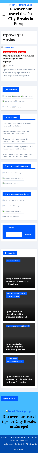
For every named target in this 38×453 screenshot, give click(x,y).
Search (11, 227)
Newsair (13, 440)
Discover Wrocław (10, 52)
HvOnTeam (10, 66)
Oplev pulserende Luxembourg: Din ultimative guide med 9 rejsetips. (16, 315)
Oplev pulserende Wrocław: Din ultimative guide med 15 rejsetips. (18, 58)
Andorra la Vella (12, 358)
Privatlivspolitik (31, 444)
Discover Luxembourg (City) (16, 293)
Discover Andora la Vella (15, 361)
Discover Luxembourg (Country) (18, 326)
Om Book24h (19, 444)
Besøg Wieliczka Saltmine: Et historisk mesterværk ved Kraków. (18, 281)
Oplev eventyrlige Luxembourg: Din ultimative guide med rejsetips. (16, 348)
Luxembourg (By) (13, 296)
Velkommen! (8, 444)
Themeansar (23, 440)
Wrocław (22, 52)
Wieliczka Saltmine (13, 261)
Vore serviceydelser (20, 449)
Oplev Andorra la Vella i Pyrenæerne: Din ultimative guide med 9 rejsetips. (19, 379)
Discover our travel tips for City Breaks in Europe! (19, 421)
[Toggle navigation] (3, 15)
